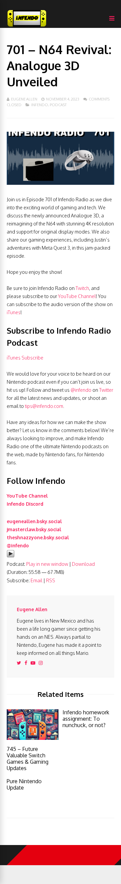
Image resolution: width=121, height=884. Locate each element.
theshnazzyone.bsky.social (38, 537)
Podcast (58, 104)
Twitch (82, 288)
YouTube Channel (77, 296)
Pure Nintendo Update (24, 784)
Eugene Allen (24, 99)
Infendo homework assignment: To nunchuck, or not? (86, 718)
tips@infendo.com (44, 406)
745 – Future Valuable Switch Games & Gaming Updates (27, 758)
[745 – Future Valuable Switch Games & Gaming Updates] (32, 738)
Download (83, 564)
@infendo (81, 390)
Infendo (39, 104)
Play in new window (47, 564)
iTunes (14, 312)
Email (36, 580)
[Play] (10, 556)
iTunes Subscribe (25, 358)
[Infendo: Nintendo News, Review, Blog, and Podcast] (27, 26)
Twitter (106, 390)
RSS (50, 580)
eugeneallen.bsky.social (34, 521)
